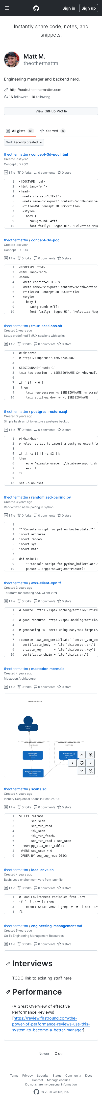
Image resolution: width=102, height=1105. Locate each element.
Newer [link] (44, 1053)
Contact (37, 1080)
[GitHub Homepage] (36, 1092)
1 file (11, 172)
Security (43, 1075)
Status (56, 1075)
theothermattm (16, 154)
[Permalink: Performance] (8, 991)
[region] (51, 204)
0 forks (26, 172)
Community (73, 1075)
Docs (88, 1075)
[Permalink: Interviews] (8, 963)
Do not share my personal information (51, 1084)
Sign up (88, 8)
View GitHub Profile (51, 111)
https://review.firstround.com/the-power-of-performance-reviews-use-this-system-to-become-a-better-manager (51, 1024)
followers (19, 97)
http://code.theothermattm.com (35, 89)
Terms (14, 1075)
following (41, 97)
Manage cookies (58, 1080)
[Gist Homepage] (36, 8)
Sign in (68, 8)
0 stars (66, 172)
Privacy (27, 1075)
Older (59, 1053)
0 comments (46, 172)
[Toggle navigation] (7, 8)
